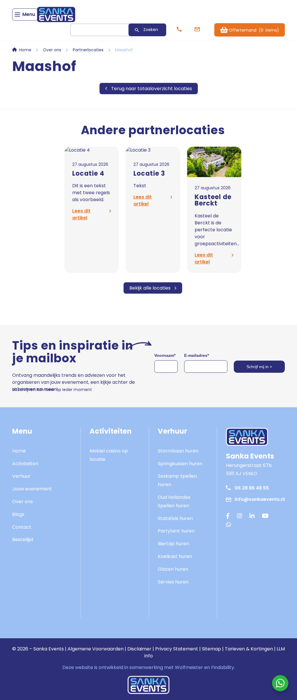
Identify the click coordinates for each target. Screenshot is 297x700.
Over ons (52, 50)
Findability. (223, 667)
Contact (21, 527)
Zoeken (150, 29)
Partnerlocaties (88, 50)
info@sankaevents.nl (260, 499)
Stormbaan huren (178, 451)
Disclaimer (139, 649)
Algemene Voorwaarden (96, 649)
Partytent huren (176, 531)
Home (25, 50)
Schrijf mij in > (259, 366)
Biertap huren (173, 543)
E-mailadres (196, 355)
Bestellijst (23, 539)
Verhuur (21, 476)
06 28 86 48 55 (252, 488)
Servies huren (173, 582)
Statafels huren (175, 518)
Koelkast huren (175, 556)
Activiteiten (25, 463)
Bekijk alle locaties (150, 288)
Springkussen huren (180, 463)
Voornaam (164, 355)
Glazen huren (173, 569)
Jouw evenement (32, 489)
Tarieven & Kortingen (249, 649)
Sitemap (211, 649)
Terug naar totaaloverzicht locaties (151, 88)
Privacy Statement (176, 649)
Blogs (18, 514)
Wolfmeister (189, 667)
